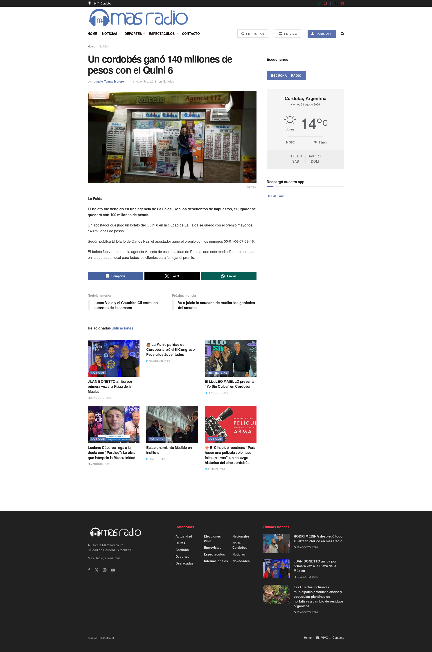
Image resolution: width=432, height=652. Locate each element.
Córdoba (182, 549)
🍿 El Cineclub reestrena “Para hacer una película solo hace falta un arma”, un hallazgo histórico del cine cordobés (230, 455)
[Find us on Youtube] (342, 3)
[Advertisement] (216, 490)
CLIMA (181, 543)
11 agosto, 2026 (217, 392)
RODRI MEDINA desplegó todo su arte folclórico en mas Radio (318, 538)
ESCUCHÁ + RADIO (286, 75)
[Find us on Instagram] (325, 3)
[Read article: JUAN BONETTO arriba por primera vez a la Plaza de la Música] (114, 358)
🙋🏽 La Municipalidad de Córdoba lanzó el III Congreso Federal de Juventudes (170, 349)
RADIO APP (323, 34)
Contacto (191, 33)
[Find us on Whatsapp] (319, 3)
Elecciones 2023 (212, 538)
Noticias (109, 33)
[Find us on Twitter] (336, 3)
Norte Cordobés (240, 545)
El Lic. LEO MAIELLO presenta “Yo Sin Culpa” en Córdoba (229, 384)
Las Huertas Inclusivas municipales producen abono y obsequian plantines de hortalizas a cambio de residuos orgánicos (319, 596)
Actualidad (184, 536)
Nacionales (241, 536)
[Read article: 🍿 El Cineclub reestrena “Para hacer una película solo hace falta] (230, 424)
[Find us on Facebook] (331, 3)
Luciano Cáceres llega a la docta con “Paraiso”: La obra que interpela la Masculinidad (111, 452)
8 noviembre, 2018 (144, 81)
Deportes (133, 33)
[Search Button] (342, 33)
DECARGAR (275, 196)
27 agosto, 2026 (100, 397)
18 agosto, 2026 (159, 361)
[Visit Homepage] (139, 17)
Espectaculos (162, 33)
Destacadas (185, 563)
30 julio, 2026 (157, 459)
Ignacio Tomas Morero (108, 81)
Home (92, 33)
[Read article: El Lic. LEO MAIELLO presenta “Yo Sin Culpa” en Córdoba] (230, 358)
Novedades (241, 561)
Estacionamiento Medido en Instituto (169, 450)
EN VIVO (290, 34)
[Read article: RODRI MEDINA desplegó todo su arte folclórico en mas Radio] (276, 543)
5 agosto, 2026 (100, 464)
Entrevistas (217, 372)
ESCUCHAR (254, 34)
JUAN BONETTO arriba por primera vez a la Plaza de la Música (110, 386)
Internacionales (216, 561)
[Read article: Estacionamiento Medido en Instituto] (172, 424)
